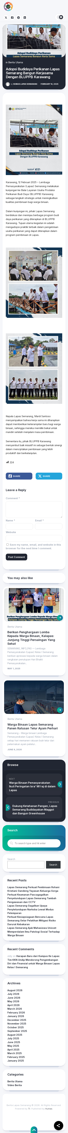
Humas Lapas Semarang (24, 84)
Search (11, 859)
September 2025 (17, 1031)
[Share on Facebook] (12, 17)
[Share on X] (6, 17)
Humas (48, 1108)
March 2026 (14, 1008)
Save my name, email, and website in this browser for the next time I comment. (33, 546)
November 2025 (16, 1023)
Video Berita (14, 1085)
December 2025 (16, 1020)
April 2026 (13, 1005)
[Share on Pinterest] (18, 17)
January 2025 (15, 1060)
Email (39, 520)
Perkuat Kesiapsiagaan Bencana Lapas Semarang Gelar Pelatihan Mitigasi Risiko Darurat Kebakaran (31, 920)
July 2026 (13, 994)
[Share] (58, 1125)
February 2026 (16, 1012)
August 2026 (14, 990)
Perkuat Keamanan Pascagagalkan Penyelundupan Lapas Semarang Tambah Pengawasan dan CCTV (31, 898)
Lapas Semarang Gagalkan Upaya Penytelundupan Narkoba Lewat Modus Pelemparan (30, 909)
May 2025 (13, 1045)
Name (10, 520)
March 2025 (14, 1053)
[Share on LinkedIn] (24, 17)
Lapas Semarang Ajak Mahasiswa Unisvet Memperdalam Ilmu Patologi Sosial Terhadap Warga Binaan (33, 931)
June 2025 (13, 1042)
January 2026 (15, 1016)
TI (29, 1108)
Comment (13, 498)
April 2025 (13, 1049)
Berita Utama (15, 62)
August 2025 (14, 1034)
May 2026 (13, 1001)
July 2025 (13, 1038)
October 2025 (15, 1027)
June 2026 (13, 997)
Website (11, 532)
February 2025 (16, 1057)
